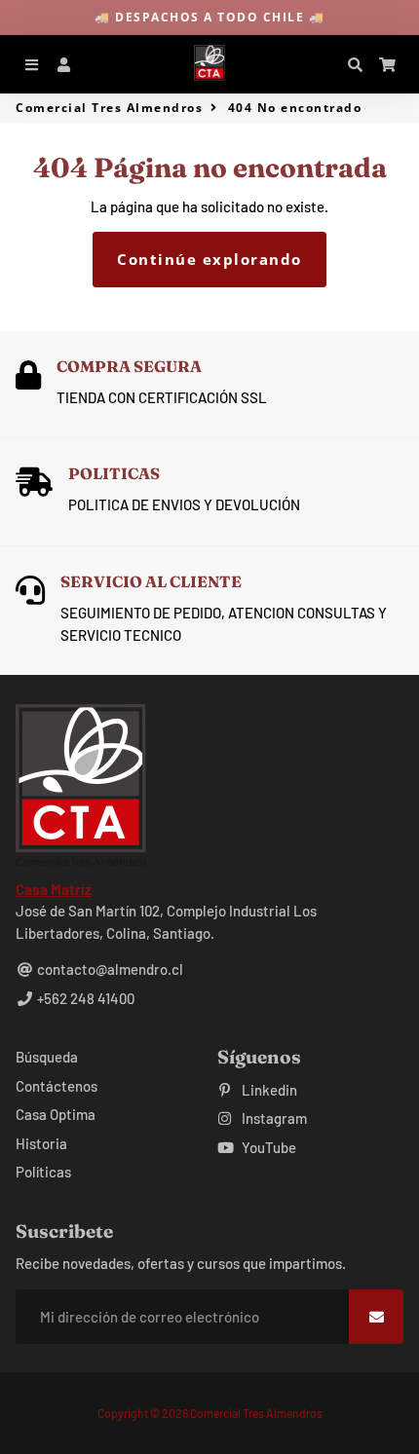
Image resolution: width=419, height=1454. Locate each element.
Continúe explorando (209, 259)
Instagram (273, 1118)
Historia (41, 1143)
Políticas (43, 1171)
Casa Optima (55, 1114)
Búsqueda (47, 1056)
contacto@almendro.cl (108, 969)
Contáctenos (56, 1086)
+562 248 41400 (84, 998)
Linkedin (268, 1090)
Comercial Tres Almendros (109, 107)
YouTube (267, 1147)
